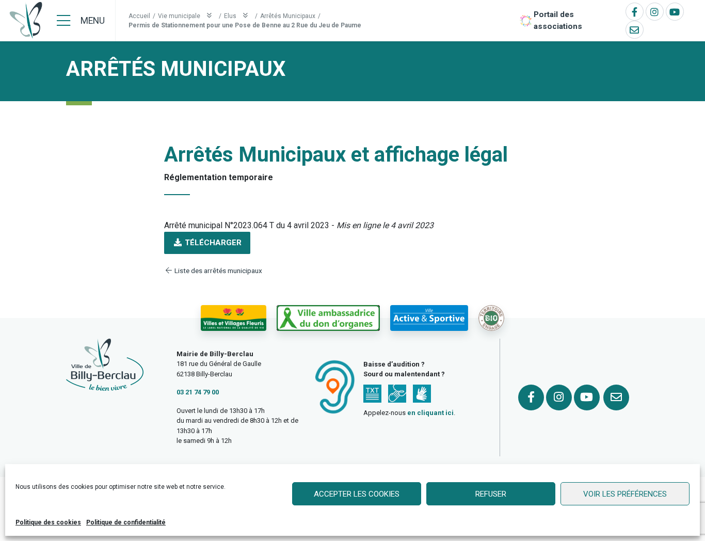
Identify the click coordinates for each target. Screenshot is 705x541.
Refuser (490, 494)
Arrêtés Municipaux (287, 16)
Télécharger (212, 242)
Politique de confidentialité (126, 522)
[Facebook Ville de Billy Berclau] (635, 12)
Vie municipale (180, 16)
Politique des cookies (48, 522)
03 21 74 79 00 (198, 392)
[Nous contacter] (635, 30)
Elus (231, 16)
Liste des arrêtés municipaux (217, 270)
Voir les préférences (625, 494)
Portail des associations (558, 20)
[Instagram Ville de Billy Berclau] (655, 12)
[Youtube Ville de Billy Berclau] (675, 12)
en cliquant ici (430, 413)
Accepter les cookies (356, 494)
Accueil (139, 16)
